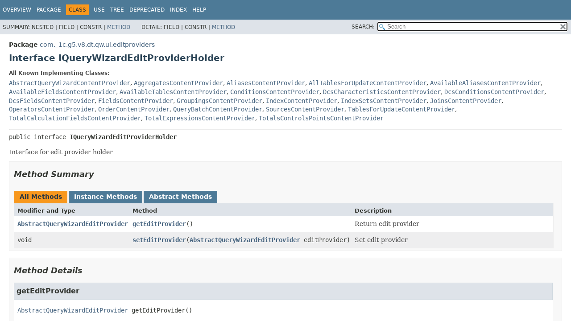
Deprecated (147, 10)
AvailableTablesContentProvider (173, 91)
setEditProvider (159, 239)
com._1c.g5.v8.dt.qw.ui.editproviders (97, 44)
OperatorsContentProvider (52, 109)
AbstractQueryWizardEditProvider (72, 223)
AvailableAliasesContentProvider (485, 82)
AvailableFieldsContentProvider (62, 91)
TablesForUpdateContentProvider (401, 109)
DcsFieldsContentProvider (52, 100)
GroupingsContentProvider (219, 100)
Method (118, 27)
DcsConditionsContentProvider (494, 91)
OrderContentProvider (134, 109)
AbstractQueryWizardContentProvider (69, 82)
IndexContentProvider (301, 100)
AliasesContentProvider (266, 82)
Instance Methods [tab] (105, 196)
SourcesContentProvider (305, 109)
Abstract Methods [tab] (180, 196)
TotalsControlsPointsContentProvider (321, 118)
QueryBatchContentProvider (217, 109)
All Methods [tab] (41, 196)
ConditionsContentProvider (274, 91)
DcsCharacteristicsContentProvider (382, 91)
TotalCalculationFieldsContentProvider (75, 118)
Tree (117, 10)
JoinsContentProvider (465, 100)
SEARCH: (363, 27)
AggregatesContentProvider (178, 82)
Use (99, 10)
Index (178, 10)
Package (49, 10)
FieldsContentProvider (135, 100)
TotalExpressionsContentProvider (200, 118)
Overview (17, 10)
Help (199, 10)
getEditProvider (159, 223)
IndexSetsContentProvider (383, 100)
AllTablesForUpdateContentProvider (367, 82)
